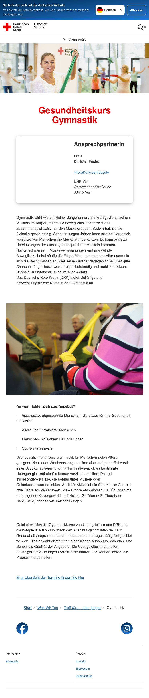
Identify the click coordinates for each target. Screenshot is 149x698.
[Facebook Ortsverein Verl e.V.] (22, 628)
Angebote (12, 661)
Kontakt (80, 661)
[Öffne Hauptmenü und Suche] (141, 27)
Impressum (83, 668)
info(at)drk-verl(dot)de (91, 172)
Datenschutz (84, 676)
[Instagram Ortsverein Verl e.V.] (127, 628)
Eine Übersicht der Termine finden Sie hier (50, 577)
